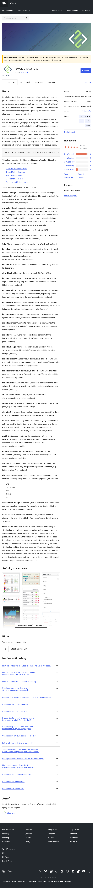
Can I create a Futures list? (13, 782)
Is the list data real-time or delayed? (17, 743)
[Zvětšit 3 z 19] (17, 609)
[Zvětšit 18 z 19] (57, 614)
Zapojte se (74, 830)
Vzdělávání (52, 830)
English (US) (86, 111)
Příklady (28, 830)
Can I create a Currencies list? (14, 711)
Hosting (5, 838)
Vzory (27, 842)
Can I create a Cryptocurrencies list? (17, 774)
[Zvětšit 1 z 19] (17, 575)
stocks (87, 121)
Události (73, 834)
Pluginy (28, 838)
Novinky (5, 834)
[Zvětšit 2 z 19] (17, 598)
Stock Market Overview (16, 172)
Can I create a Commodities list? (15, 704)
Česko (10, 871)
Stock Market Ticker (14, 179)
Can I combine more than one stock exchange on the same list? (16, 689)
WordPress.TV (54, 842)
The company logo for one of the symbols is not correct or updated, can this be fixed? (20, 750)
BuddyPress (7, 861)
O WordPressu (8, 830)
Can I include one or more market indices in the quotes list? (27, 697)
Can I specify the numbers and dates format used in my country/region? (17, 728)
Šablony (28, 834)
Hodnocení (25, 82)
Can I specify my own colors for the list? (19, 736)
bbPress (5, 857)
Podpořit (74, 838)
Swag (73, 842)
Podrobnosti (10, 82)
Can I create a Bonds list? (13, 789)
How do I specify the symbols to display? (19, 682)
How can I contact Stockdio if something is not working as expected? (18, 766)
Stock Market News (14, 175)
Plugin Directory (8, 10)
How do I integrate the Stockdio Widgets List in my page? (26, 666)
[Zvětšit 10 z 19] (37, 627)
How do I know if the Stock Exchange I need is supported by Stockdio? (18, 673)
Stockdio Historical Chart (16, 168)
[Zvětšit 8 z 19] (37, 575)
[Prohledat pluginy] (26, 18)
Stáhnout (85, 70)
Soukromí (6, 842)
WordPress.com (8, 849)
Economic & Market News (17, 182)
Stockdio (24, 72)
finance (87, 116)
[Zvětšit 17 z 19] (57, 575)
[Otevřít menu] (89, 3)
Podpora (87, 82)
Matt (4, 853)
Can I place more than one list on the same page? (23, 759)
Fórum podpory (70, 195)
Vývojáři (51, 82)
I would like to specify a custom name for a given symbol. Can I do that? (18, 719)
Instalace (39, 82)
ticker (88, 125)
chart (81, 116)
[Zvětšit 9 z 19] (37, 590)
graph (81, 121)
